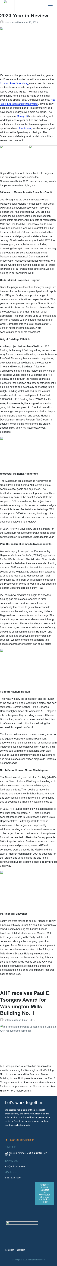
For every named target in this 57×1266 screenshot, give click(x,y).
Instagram (9, 1250)
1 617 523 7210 (13, 1177)
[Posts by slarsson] (2, 22)
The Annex (25, 128)
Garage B (22, 116)
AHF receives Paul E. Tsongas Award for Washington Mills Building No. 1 (25, 1002)
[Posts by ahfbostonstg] (2, 1019)
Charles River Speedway (14, 83)
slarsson (9, 22)
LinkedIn (21, 1250)
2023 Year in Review (24, 15)
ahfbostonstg (12, 1019)
